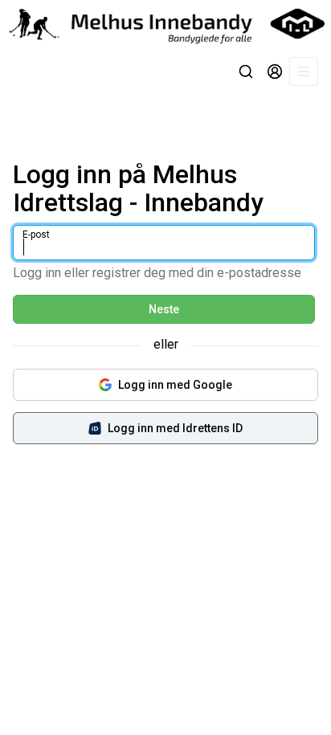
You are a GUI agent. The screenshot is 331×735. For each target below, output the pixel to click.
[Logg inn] (274, 71)
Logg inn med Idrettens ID (175, 428)
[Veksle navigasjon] (303, 71)
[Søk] (245, 71)
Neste (164, 309)
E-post (36, 234)
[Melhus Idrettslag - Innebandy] (165, 23)
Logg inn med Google (175, 384)
